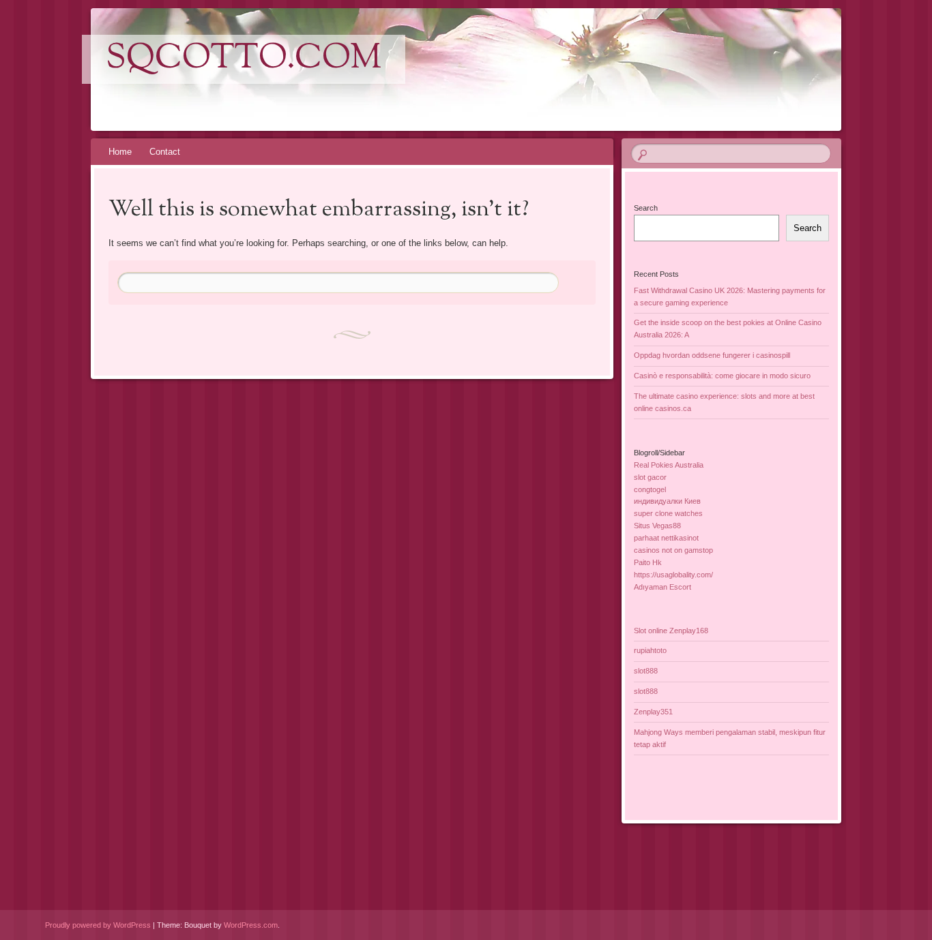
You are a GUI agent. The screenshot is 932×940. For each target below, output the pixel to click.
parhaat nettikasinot (666, 538)
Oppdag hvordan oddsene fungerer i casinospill (712, 355)
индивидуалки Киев (667, 501)
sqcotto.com (243, 59)
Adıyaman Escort (662, 587)
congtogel (650, 489)
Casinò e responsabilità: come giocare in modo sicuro (722, 376)
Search (646, 208)
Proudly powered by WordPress (98, 925)
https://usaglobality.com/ (673, 575)
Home (120, 152)
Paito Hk (648, 562)
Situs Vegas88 (657, 525)
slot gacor (650, 477)
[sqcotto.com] (463, 69)
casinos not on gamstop (673, 550)
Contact (164, 152)
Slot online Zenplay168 (671, 630)
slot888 (646, 671)
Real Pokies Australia (668, 465)
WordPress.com (251, 925)
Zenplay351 (653, 712)
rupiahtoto (650, 650)
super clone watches (668, 513)
